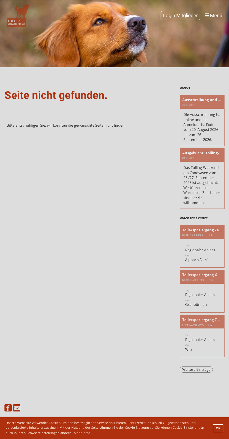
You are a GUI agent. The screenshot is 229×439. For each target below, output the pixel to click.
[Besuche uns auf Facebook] (8, 408)
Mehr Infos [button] (82, 433)
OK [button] (218, 428)
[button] (202, 246)
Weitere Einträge (196, 369)
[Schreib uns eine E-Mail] (16, 408)
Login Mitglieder (180, 15)
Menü (215, 15)
